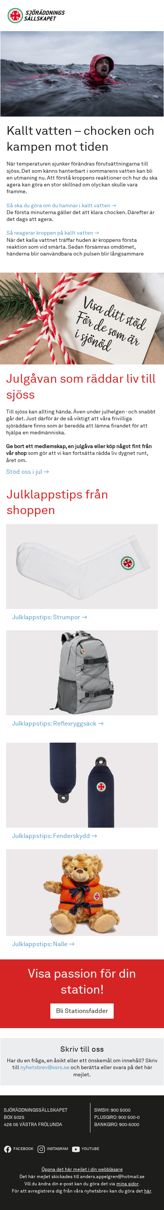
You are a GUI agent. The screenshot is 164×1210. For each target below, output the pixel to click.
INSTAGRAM (57, 1148)
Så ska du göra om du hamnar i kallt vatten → (61, 205)
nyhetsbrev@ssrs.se (44, 1067)
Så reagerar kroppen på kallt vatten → (52, 233)
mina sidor (127, 1183)
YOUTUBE (90, 1148)
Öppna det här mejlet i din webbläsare (82, 1169)
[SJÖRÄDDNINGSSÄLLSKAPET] (82, 15)
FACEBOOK (23, 1148)
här (147, 1191)
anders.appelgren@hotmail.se (112, 1176)
